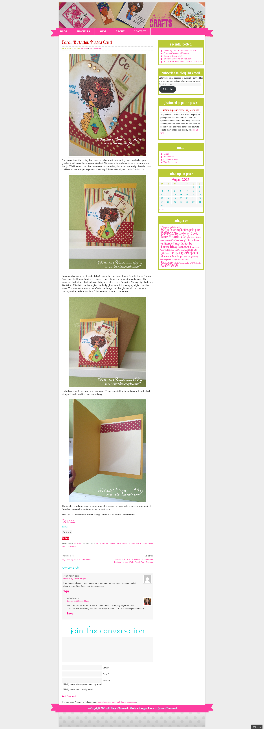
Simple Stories (68, 546)
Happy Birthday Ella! (172, 56)
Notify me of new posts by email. (79, 689)
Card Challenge (165, 240)
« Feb (161, 209)
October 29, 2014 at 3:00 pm (78, 601)
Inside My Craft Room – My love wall (179, 50)
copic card (115, 543)
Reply (66, 591)
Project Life (178, 253)
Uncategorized (169, 262)
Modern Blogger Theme (142, 708)
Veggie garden (184, 263)
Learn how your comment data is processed (117, 702)
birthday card (102, 543)
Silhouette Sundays (171, 256)
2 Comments (95, 48)
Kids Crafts (164, 250)
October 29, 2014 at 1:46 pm (74, 579)
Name (105, 668)
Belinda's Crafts (132, 15)
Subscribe (167, 89)
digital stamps (128, 543)
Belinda (77, 543)
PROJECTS (83, 31)
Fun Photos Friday (176, 245)
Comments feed (170, 159)
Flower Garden (180, 243)
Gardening (183, 247)
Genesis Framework (168, 708)
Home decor (194, 247)
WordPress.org (170, 162)
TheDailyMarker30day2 (168, 260)
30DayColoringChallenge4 (176, 230)
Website (106, 681)
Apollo (196, 230)
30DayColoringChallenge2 (170, 227)
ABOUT (120, 31)
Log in (166, 154)
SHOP (102, 31)
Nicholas (188, 249)
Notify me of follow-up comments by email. (83, 684)
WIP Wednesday (195, 263)
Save (67, 538)
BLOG (63, 31)
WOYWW (169, 265)
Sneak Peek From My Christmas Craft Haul (182, 61)
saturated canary (144, 543)
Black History (196, 237)
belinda (84, 48)
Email (105, 674)
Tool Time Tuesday (183, 260)
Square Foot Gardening (190, 257)
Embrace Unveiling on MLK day (177, 59)
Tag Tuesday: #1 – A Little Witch (76, 559)
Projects (191, 252)
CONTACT (140, 31)
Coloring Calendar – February (176, 53)
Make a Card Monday (176, 250)
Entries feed (168, 157)
